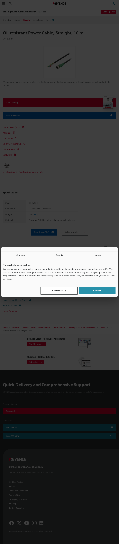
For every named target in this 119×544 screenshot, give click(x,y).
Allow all (97, 291)
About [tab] (98, 255)
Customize (57, 291)
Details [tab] (59, 255)
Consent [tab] (20, 255)
